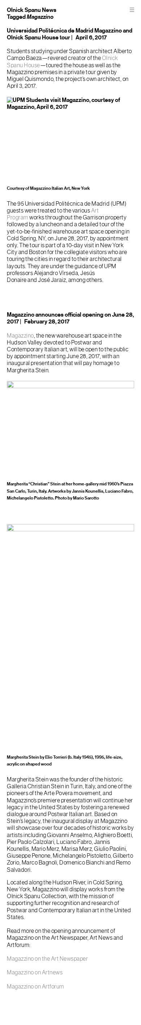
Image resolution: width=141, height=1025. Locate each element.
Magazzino (20, 336)
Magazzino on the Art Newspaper (47, 959)
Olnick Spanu (24, 10)
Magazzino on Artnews (35, 972)
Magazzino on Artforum (35, 987)
